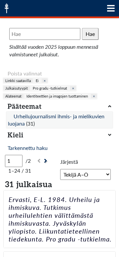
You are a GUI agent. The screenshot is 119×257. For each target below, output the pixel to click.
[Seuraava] (46, 161)
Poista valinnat (25, 73)
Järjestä (69, 161)
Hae (90, 34)
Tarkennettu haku (28, 148)
